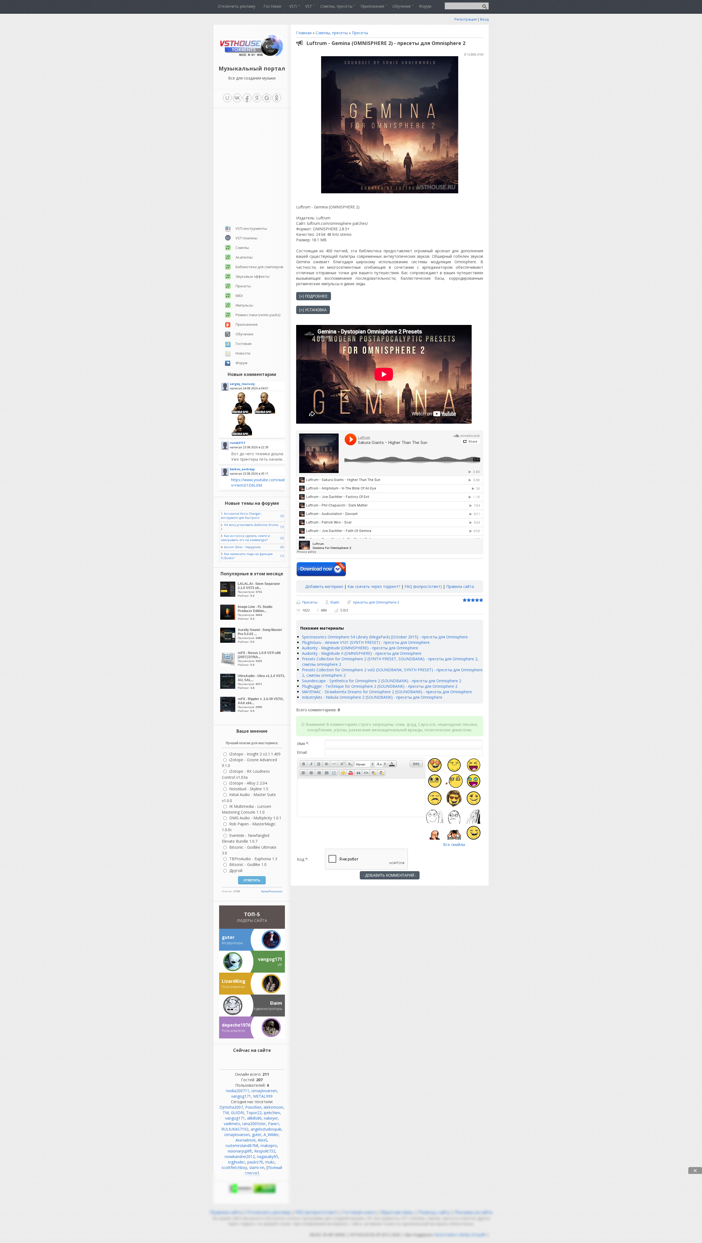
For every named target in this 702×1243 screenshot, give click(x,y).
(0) (282, 437)
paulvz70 (255, 1052)
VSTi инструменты (251, 118)
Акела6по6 (246, 1030)
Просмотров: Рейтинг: (259, 480)
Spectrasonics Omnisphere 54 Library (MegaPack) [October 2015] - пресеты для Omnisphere (385, 636)
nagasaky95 (267, 1046)
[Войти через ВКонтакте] (237, 98)
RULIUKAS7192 (234, 1019)
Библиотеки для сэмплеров (259, 157)
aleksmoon (273, 997)
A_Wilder (271, 1024)
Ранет (273, 1014)
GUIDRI (237, 1003)
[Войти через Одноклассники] (276, 98)
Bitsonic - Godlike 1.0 (248, 754)
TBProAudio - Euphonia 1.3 (253, 749)
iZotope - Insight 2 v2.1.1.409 (255, 644)
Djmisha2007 (231, 997)
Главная (304, 32)
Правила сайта (460, 586)
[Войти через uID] (227, 98)
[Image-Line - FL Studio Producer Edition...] (228, 508)
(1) (282, 417)
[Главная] (251, 56)
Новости (243, 243)
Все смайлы (454, 844)
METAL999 (263, 986)
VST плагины (246, 128)
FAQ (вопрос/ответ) (423, 586)
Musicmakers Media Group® (459, 1125)
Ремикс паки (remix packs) (258, 205)
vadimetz (232, 1014)
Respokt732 (264, 1041)
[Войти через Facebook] (247, 98)
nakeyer (271, 1008)
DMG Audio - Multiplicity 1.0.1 (255, 708)
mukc (270, 1052)
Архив (264, 781)
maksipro (269, 1035)
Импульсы (244, 195)
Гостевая (243, 233)
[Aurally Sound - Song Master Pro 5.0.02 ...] (228, 531)
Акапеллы (244, 147)
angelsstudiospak (266, 1019)
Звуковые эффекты (253, 166)
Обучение (244, 224)
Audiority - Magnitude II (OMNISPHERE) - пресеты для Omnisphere (361, 653)
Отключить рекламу (268, 1103)
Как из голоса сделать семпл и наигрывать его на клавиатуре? (245, 428)
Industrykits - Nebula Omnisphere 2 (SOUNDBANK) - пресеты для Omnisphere (372, 697)
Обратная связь (397, 1103)
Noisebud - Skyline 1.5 (248, 679)
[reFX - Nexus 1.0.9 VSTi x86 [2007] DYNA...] (228, 554)
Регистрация (465, 19)
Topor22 (254, 1003)
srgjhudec (236, 1052)
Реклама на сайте (473, 1103)
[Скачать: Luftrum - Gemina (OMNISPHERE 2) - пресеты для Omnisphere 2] (321, 569)
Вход (484, 19)
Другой (235, 760)
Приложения (246, 214)
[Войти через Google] (266, 98)
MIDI (239, 185)
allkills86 (254, 1008)
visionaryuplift (240, 1041)
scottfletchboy (234, 1057)
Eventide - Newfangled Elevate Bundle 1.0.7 (245, 728)
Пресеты (360, 32)
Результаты (275, 781)
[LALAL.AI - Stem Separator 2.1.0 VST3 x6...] (228, 485)
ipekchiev (272, 1003)
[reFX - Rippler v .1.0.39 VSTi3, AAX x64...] (228, 600)
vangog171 (241, 986)
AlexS (262, 1030)
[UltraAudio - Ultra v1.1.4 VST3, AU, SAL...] (228, 577)
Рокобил (253, 997)
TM (226, 1003)
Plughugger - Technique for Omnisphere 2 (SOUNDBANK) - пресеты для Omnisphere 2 (379, 686)
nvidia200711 (237, 981)
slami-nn (256, 1057)
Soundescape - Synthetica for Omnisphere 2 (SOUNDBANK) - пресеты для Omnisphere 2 (381, 680)
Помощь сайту (434, 1103)
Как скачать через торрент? (373, 586)
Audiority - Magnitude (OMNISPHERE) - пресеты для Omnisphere (360, 647)
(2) (282, 406)
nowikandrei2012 (240, 1046)
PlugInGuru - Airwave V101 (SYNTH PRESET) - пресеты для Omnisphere (366, 642)
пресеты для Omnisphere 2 (376, 602)
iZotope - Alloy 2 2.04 (248, 673)
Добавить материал (324, 586)
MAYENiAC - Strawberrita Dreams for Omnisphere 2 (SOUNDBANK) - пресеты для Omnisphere (387, 691)
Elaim (334, 602)
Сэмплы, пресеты (332, 32)
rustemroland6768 (242, 1035)
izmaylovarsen (264, 981)
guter (256, 1024)
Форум (241, 253)
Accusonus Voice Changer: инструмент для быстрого (241, 406)
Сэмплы (242, 137)
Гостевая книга (358, 1103)
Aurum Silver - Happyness (242, 437)
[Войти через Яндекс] (257, 98)
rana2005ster (254, 1014)
